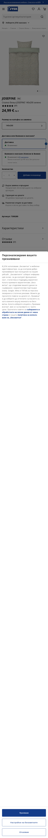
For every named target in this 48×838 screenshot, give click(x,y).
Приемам (24, 813)
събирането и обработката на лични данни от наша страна (21, 312)
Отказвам (24, 832)
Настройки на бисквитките (24, 822)
